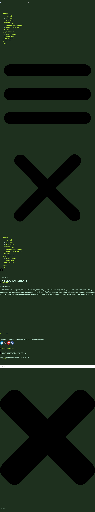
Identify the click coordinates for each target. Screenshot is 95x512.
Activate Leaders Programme (14, 25)
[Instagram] (5, 343)
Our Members (6, 33)
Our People (9, 16)
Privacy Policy (4, 358)
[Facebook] (12, 343)
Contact (5, 43)
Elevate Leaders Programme (13, 27)
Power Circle (6, 29)
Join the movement (11, 31)
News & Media (7, 40)
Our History (9, 15)
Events (5, 42)
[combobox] (47, 366)
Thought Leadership (8, 38)
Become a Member (11, 34)
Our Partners (9, 18)
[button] (47, 140)
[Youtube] (8, 343)
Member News (10, 36)
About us (5, 13)
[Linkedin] (1, 343)
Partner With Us (10, 20)
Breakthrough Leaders (12, 24)
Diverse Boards (4, 334)
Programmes (6, 22)
